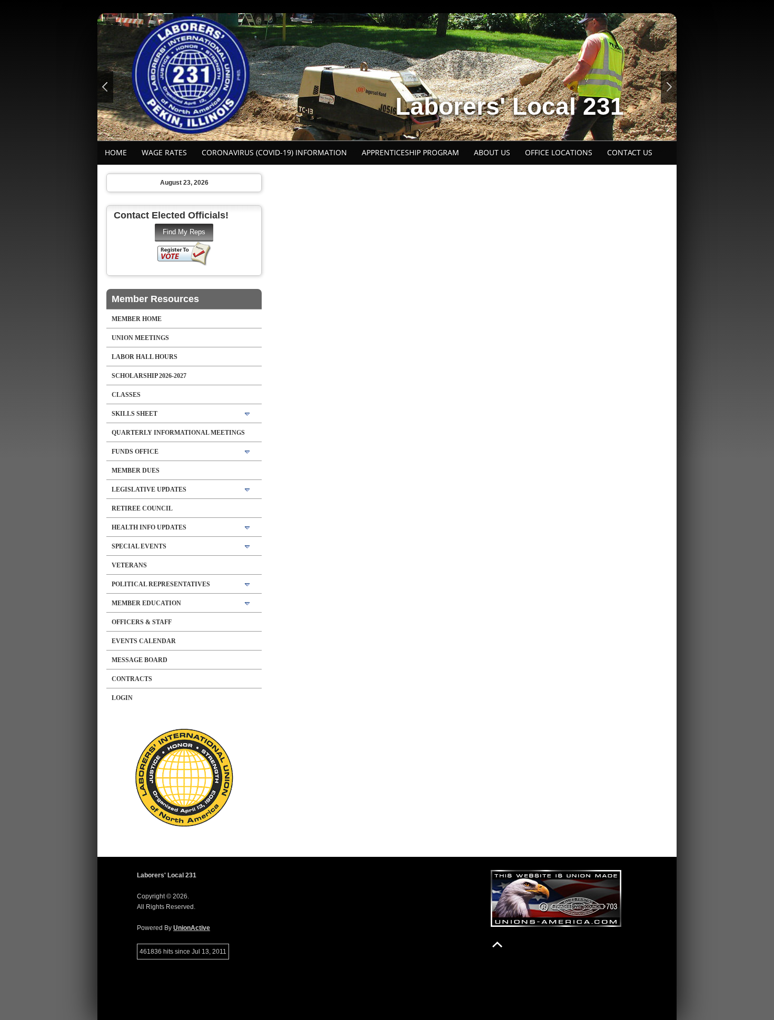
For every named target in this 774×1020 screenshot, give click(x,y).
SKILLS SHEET (134, 413)
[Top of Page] (497, 944)
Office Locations (558, 152)
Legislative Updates (149, 489)
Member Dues (136, 470)
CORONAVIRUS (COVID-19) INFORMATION (274, 152)
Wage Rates (164, 152)
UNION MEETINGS (140, 338)
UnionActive (191, 928)
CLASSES (126, 394)
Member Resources (155, 299)
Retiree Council (142, 508)
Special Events (139, 546)
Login (122, 698)
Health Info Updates (149, 527)
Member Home (137, 319)
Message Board (139, 660)
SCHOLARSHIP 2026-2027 (149, 375)
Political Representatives (161, 584)
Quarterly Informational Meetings (178, 432)
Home (116, 152)
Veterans (129, 565)
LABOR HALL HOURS (144, 357)
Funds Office (135, 451)
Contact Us (629, 152)
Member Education (146, 603)
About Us (492, 152)
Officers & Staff (142, 622)
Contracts (132, 679)
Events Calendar (144, 641)
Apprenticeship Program (410, 152)
